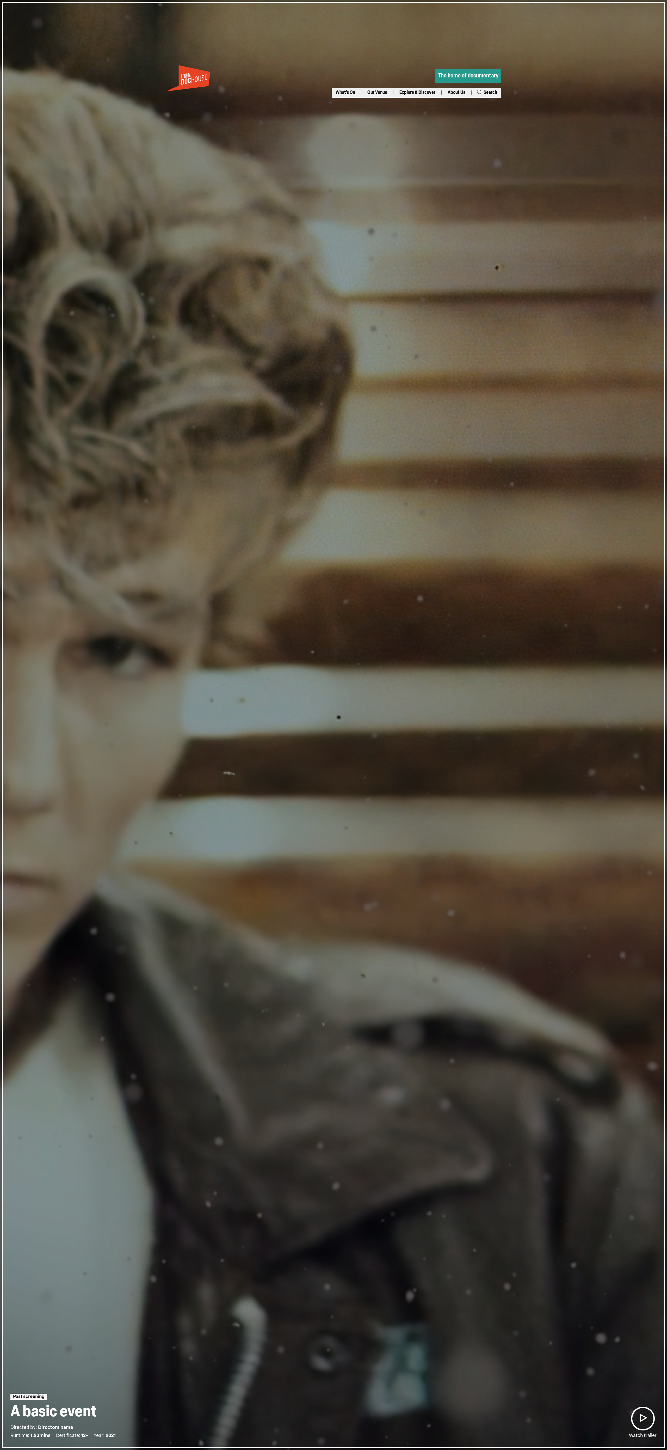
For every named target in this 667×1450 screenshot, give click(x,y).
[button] (643, 1418)
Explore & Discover (417, 92)
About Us (456, 92)
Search (490, 92)
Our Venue (377, 92)
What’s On (345, 92)
